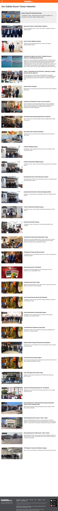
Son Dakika (18, 499)
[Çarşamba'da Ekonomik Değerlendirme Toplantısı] (11, 122)
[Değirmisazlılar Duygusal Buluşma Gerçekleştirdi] (11, 348)
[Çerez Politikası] (41, 509)
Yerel (44, 499)
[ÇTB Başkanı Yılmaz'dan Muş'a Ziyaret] (11, 258)
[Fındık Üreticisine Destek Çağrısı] (11, 363)
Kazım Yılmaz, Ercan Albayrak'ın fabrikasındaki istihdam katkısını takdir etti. (40, 450)
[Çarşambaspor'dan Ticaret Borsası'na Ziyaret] (11, 182)
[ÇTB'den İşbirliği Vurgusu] (11, 152)
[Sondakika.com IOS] (53, 500)
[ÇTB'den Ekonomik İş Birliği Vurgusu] (11, 167)
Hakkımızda (3, 503)
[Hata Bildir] (37, 510)
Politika (17, 500)
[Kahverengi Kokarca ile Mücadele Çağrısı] (11, 318)
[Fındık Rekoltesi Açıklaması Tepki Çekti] (11, 333)
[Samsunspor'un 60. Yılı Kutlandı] (11, 273)
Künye (12, 503)
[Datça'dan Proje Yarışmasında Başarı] (11, 137)
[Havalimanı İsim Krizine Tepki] (11, 288)
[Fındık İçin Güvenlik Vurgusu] (11, 228)
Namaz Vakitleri (24, 500)
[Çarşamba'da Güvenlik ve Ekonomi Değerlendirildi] (11, 197)
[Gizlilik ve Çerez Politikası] (33, 509)
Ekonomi (31, 499)
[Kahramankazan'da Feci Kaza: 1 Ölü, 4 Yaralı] (11, 423)
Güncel (23, 499)
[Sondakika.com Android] (53, 503)
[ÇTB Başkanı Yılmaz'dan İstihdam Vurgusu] (11, 453)
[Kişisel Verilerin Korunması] (20, 510)
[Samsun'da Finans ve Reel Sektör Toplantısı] (11, 32)
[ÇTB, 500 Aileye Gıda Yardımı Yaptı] (11, 378)
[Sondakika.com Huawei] (53, 506)
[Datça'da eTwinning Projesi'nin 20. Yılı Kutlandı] (11, 393)
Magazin (39, 499)
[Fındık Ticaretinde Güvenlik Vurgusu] (11, 212)
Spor (36, 499)
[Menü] (2, 1)
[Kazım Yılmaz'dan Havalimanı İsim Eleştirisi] (11, 303)
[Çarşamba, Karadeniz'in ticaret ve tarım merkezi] (11, 107)
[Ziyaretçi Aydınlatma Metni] (30, 510)
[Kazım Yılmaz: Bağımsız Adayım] (11, 47)
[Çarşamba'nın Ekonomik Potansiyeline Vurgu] (11, 243)
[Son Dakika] (29, 1)
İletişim (9, 503)
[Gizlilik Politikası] (25, 509)
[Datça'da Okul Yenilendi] (11, 92)
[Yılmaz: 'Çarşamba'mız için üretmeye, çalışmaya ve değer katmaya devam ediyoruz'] (11, 77)
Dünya (27, 499)
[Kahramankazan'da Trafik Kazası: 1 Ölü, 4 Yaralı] (11, 438)
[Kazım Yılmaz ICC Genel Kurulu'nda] (10, 17)
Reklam (6, 503)
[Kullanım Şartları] (19, 509)
